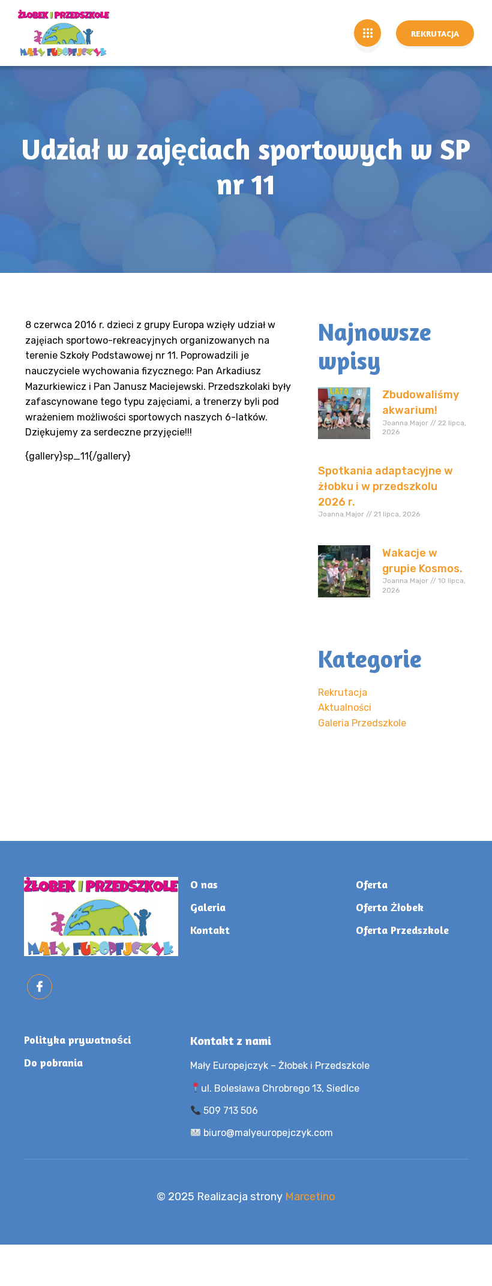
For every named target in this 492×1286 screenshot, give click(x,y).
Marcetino (310, 1196)
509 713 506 (229, 1110)
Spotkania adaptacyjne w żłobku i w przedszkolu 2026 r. (385, 486)
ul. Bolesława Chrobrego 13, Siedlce (280, 1088)
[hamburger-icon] (367, 33)
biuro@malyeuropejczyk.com (267, 1132)
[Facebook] (39, 986)
